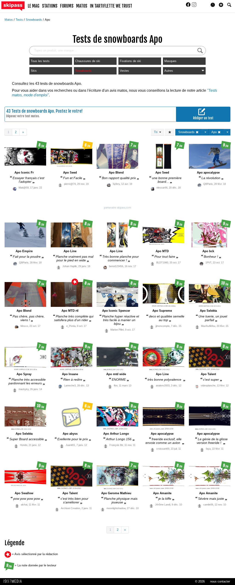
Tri (156, 132)
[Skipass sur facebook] (189, 6)
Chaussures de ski (87, 61)
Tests (20, 19)
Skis (34, 70)
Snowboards (34, 19)
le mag (33, 6)
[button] (221, 4)
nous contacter (220, 581)
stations (49, 6)
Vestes (124, 70)
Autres (168, 70)
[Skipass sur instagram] (194, 6)
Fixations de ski (130, 61)
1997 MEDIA (14, 581)
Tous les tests (40, 61)
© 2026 (200, 581)
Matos (9, 19)
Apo (47, 19)
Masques (170, 61)
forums (66, 6)
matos (81, 6)
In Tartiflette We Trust (111, 6)
